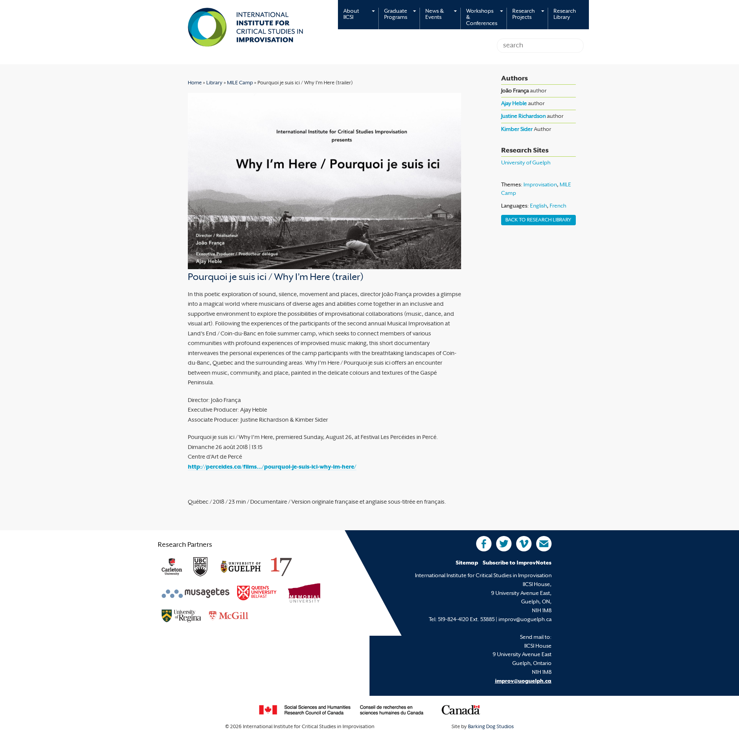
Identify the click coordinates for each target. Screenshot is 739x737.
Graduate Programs (395, 14)
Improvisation (540, 185)
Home (195, 83)
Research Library (564, 14)
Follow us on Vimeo (524, 543)
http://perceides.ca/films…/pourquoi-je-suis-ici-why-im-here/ (272, 467)
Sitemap (467, 563)
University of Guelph (525, 163)
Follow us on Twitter (504, 543)
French (558, 206)
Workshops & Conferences (481, 17)
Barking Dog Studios (491, 727)
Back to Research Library (538, 220)
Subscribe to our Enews (544, 543)
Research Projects (523, 14)
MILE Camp (240, 83)
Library (214, 83)
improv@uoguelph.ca (523, 681)
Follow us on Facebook (484, 543)
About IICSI (351, 14)
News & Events (434, 14)
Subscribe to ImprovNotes (517, 563)
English (538, 206)
